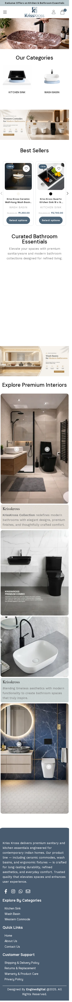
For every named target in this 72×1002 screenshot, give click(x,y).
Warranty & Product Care (21, 974)
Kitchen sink (13, 908)
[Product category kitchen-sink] (17, 80)
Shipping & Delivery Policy (22, 963)
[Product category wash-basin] (52, 80)
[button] (68, 193)
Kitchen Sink (50, 207)
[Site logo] (34, 12)
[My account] (53, 12)
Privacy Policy (14, 979)
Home (8, 935)
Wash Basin (18, 207)
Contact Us (12, 946)
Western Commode (17, 919)
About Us (11, 941)
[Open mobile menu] (5, 12)
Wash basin (12, 914)
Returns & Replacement (20, 968)
